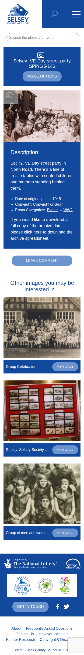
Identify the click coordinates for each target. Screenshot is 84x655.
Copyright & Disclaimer (59, 640)
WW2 (68, 210)
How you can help (54, 634)
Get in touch (30, 607)
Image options (42, 76)
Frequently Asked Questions (49, 628)
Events (52, 210)
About (16, 628)
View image (65, 366)
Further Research (20, 640)
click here (33, 232)
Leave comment (42, 261)
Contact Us (25, 634)
